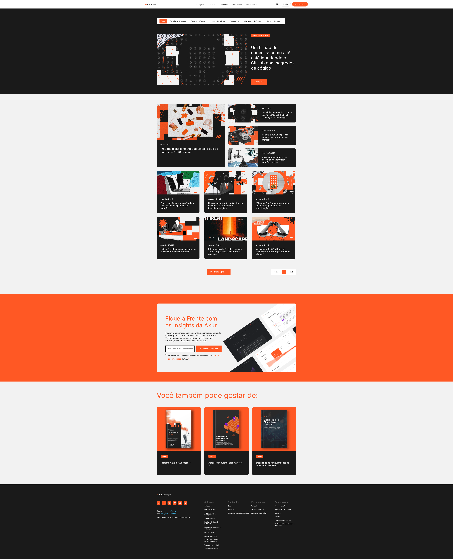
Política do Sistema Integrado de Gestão (285, 524)
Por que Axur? (280, 506)
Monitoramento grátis (258, 513)
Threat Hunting (209, 518)
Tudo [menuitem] (163, 21)
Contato (277, 517)
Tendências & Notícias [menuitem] (178, 21)
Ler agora (259, 81)
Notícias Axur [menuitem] (234, 21)
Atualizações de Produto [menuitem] (253, 21)
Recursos (231, 509)
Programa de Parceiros (283, 509)
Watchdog (254, 506)
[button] (200, 4)
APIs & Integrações (211, 548)
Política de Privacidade (283, 520)
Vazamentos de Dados (212, 545)
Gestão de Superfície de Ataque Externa (211, 540)
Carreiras (278, 513)
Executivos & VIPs (210, 536)
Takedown (208, 506)
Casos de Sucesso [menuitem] (273, 21)
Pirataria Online (209, 532)
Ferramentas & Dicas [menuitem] (218, 21)
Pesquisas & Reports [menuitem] (198, 21)
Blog (229, 506)
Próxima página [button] (217, 272)
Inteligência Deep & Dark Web (211, 523)
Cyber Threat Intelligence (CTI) (210, 514)
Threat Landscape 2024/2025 (238, 513)
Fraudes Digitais (210, 509)
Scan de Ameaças (257, 509)
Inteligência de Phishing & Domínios (212, 528)
